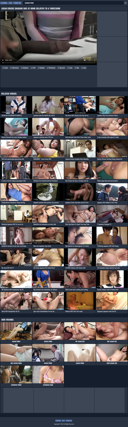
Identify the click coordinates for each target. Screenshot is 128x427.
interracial (15, 68)
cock (70, 68)
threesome (52, 68)
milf (34, 68)
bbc (78, 68)
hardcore (25, 68)
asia (85, 68)
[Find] (125, 3)
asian (6, 68)
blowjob (42, 68)
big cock (62, 68)
